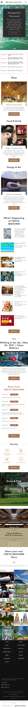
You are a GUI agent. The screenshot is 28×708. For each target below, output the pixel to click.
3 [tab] (15, 48)
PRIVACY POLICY (7, 692)
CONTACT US (6, 684)
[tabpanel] (14, 27)
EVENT (21, 641)
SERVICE (21, 655)
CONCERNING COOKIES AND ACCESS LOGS (12, 696)
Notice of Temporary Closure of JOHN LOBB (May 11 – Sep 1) (15, 58)
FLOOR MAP (7, 658)
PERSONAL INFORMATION (18, 692)
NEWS (7, 655)
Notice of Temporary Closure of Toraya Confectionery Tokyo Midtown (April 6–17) (15, 62)
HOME (7, 641)
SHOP (7, 645)
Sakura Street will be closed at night (15, 55)
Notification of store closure (15, 66)
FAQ (24, 696)
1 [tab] (12, 48)
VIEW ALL (14, 331)
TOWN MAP (21, 658)
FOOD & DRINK (21, 645)
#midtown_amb (24, 565)
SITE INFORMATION (13, 694)
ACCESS (4, 682)
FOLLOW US (5, 687)
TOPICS (7, 661)
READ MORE (14, 33)
